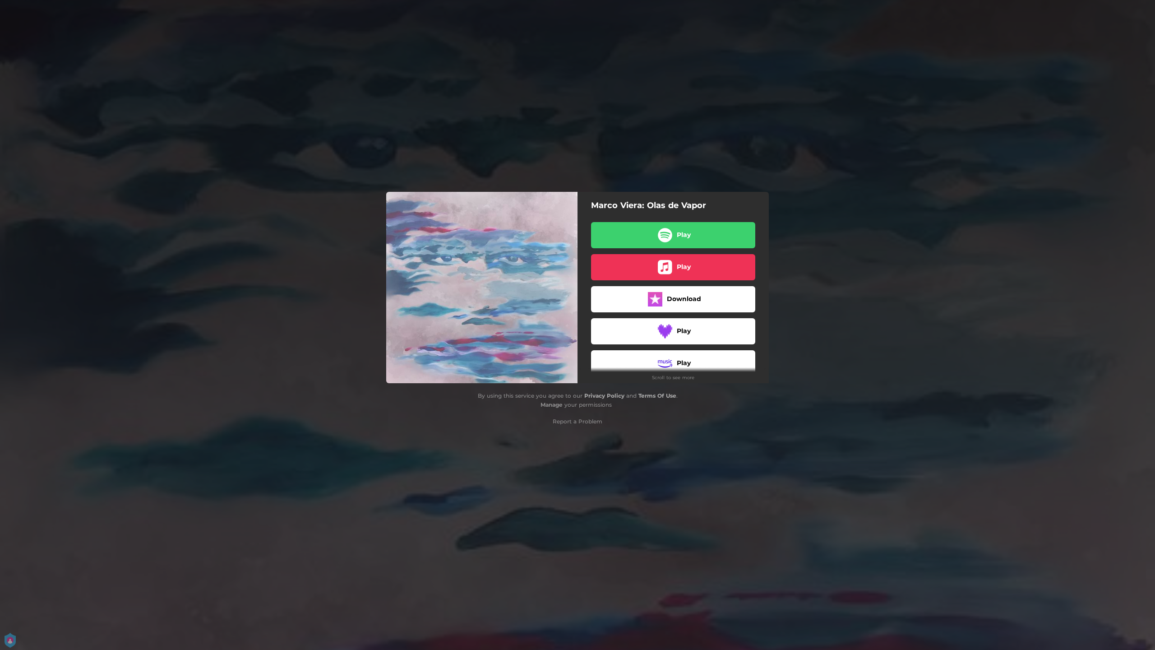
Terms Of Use (657, 395)
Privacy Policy (604, 395)
